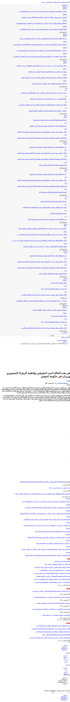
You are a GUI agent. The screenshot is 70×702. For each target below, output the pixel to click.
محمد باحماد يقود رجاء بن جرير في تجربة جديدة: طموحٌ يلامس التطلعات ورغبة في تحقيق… (41, 65)
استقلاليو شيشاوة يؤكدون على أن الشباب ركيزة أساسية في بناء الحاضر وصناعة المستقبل (41, 23)
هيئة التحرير (64, 679)
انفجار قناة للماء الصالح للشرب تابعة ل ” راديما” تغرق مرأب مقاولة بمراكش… (45, 246)
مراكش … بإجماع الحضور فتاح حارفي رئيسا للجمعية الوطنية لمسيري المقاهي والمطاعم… (41, 300)
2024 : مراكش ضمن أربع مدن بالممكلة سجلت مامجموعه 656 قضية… (50, 628)
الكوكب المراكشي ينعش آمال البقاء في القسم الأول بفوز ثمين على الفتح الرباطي (44, 77)
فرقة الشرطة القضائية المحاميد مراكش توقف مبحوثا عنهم (50, 120)
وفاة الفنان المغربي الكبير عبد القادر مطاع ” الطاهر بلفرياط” (50, 310)
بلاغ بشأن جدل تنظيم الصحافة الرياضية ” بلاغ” (54, 289)
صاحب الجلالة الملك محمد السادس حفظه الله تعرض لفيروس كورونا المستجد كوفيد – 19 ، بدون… (39, 240)
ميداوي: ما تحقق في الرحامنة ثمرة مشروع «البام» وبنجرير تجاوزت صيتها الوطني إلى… (42, 11)
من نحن (65, 677)
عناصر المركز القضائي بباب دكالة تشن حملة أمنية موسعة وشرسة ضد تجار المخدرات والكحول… (40, 56)
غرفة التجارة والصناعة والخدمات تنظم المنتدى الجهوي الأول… (52, 631)
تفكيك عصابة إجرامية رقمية (59, 283)
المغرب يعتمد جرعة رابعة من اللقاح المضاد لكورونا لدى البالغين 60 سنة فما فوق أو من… (42, 234)
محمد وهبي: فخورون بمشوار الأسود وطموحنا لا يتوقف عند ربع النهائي (47, 71)
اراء (66, 669)
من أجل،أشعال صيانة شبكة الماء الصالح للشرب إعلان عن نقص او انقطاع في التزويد (43, 38)
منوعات (64, 305)
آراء (66, 123)
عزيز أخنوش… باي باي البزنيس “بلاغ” (59, 488)
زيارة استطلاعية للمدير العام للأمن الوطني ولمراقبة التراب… (53, 625)
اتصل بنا (64, 332)
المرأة (65, 251)
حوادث (65, 142)
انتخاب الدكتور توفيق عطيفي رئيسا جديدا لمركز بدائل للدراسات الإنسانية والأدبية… (44, 295)
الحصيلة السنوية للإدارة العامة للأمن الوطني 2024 (53, 165)
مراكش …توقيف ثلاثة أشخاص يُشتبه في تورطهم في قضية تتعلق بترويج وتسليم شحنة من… (41, 50)
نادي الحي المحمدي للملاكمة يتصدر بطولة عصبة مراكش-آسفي (49, 83)
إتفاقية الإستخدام (62, 680)
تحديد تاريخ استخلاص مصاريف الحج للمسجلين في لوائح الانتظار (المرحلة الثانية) (45, 207)
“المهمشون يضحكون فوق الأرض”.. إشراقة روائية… (55, 615)
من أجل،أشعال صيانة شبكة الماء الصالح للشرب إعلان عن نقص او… (51, 591)
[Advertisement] (35, 358)
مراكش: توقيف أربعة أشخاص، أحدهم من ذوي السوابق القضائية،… (51, 597)
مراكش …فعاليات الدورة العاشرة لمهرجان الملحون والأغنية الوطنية (48, 110)
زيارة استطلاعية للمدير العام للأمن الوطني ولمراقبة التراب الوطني (48, 126)
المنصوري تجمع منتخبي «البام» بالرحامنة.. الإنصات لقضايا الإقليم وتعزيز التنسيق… (44, 17)
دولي (65, 115)
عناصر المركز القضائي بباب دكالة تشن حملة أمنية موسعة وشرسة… (51, 609)
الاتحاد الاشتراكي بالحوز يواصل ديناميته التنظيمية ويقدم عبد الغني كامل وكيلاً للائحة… (43, 29)
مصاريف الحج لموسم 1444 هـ (58, 213)
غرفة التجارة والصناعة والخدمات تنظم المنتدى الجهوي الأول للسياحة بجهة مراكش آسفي (42, 138)
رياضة (65, 61)
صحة (65, 224)
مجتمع (65, 34)
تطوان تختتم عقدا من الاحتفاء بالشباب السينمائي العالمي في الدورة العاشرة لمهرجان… (42, 105)
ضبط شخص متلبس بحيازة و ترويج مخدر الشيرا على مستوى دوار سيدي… (49, 637)
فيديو (65, 278)
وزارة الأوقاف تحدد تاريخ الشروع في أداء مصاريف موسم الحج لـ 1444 (47, 219)
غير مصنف (64, 298)
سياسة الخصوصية (62, 682)
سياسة (65, 7)
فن (66, 88)
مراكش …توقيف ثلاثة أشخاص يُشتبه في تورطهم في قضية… (53, 603)
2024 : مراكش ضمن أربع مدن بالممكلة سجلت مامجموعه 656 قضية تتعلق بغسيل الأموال (42, 132)
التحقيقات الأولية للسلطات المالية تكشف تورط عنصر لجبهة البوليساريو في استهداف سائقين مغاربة (42, 493)
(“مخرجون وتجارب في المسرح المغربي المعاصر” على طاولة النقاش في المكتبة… (43, 93)
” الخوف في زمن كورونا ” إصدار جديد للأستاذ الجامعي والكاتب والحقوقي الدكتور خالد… (42, 228)
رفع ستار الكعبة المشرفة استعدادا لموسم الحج (53, 201)
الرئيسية (64, 5)
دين (66, 197)
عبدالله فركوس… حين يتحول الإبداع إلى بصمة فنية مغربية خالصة (48, 99)
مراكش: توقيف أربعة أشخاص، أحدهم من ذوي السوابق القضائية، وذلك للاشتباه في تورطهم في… (40, 44)
